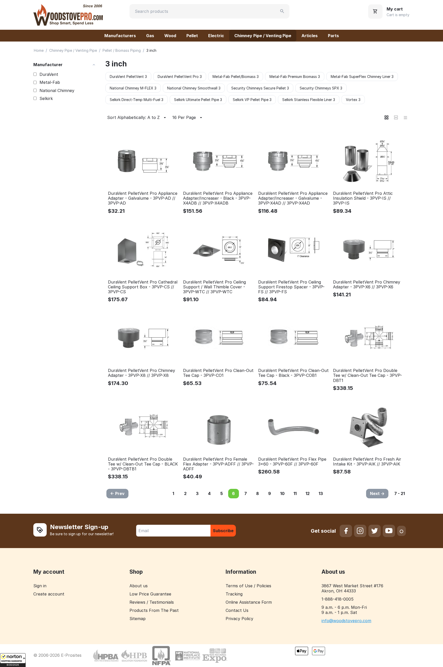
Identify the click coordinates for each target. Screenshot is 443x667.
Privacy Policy (239, 618)
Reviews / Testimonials (151, 602)
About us (138, 585)
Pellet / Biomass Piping (122, 50)
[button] (13, 660)
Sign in (39, 585)
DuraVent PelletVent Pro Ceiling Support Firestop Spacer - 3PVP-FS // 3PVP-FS (291, 287)
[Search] (282, 11)
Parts (333, 35)
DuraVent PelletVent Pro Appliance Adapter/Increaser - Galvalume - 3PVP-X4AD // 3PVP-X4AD (293, 198)
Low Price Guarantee (150, 594)
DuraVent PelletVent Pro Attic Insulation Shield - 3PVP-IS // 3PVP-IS (363, 198)
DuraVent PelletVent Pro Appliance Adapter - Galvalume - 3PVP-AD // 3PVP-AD (142, 198)
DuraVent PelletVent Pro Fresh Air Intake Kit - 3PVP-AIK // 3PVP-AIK (367, 462)
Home (39, 50)
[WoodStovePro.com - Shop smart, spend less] (68, 14)
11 (295, 493)
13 (321, 493)
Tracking (234, 594)
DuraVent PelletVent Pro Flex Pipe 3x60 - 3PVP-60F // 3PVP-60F (292, 462)
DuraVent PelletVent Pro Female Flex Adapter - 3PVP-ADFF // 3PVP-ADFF (218, 464)
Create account (48, 594)
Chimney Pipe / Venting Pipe (262, 35)
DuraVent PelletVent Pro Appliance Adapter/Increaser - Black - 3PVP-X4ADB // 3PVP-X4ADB (218, 198)
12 (308, 493)
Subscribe (223, 530)
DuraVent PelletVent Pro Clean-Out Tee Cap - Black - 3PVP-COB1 (293, 373)
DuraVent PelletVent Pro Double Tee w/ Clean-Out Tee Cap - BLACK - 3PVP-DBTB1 (143, 464)
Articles (309, 35)
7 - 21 (399, 493)
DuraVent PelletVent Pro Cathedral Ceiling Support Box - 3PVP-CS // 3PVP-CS (142, 287)
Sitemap (137, 618)
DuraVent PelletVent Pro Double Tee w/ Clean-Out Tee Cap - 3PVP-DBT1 (367, 375)
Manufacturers (120, 35)
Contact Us (237, 610)
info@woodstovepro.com (346, 620)
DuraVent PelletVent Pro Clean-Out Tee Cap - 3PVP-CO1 (218, 373)
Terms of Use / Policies (248, 585)
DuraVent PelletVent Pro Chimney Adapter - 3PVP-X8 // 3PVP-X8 (141, 373)
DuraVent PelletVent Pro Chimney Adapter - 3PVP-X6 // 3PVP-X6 (366, 284)
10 (282, 493)
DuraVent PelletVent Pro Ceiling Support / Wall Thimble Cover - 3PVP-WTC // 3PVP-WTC (214, 287)
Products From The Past (154, 610)
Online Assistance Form (249, 602)
